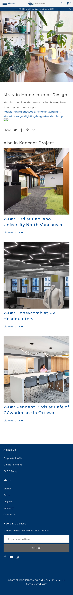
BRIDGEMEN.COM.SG (27, 580)
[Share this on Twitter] (14, 130)
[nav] (9, 3)
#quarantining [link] (13, 111)
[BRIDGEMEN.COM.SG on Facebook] (5, 557)
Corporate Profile (13, 458)
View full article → (15, 232)
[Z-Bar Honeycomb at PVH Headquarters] (37, 276)
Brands (7, 488)
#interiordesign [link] (13, 116)
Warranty (9, 508)
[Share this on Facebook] (21, 130)
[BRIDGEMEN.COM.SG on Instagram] (17, 557)
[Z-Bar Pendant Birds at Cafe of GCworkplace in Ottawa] (37, 370)
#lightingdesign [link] (34, 116)
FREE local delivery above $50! (36, 9)
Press (6, 495)
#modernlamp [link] (53, 116)
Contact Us (9, 514)
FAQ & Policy (10, 471)
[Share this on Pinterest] (27, 130)
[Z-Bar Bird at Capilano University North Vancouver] (37, 182)
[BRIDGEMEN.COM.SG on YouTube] (11, 557)
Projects (8, 501)
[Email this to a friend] (33, 130)
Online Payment (13, 464)
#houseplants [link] (31, 111)
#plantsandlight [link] (50, 111)
